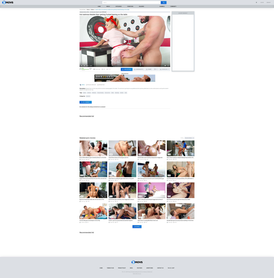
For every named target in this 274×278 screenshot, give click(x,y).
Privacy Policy (122, 268)
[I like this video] (80, 69)
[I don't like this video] (90, 69)
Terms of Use (110, 268)
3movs (139, 273)
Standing (117, 92)
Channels (162, 6)
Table (112, 92)
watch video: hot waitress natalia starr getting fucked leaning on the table (112, 9)
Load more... (137, 226)
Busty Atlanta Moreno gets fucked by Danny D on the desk (93, 157)
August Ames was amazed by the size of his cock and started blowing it (93, 178)
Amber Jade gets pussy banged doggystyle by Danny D (150, 199)
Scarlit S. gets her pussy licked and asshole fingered (120, 220)
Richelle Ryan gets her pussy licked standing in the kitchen (180, 220)
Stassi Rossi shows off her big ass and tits (118, 157)
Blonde (121, 92)
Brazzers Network (92, 84)
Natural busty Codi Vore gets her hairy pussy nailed (178, 199)
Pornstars (130, 6)
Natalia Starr (102, 84)
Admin (83, 84)
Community (173, 6)
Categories (119, 6)
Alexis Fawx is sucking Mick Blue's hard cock (148, 220)
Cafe (126, 92)
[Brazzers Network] (124, 81)
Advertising (149, 268)
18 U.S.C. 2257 (171, 268)
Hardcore (88, 96)
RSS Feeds (139, 268)
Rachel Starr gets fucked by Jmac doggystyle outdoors (121, 199)
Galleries (141, 6)
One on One (107, 92)
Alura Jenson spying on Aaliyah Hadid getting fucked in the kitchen (181, 157)
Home (99, 6)
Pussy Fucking (100, 92)
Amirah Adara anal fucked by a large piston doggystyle (150, 157)
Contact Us (160, 268)
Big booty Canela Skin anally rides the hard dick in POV (92, 199)
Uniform (89, 92)
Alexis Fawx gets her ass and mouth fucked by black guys (151, 178)
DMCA (131, 268)
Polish (84, 92)
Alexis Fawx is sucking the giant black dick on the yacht (121, 178)
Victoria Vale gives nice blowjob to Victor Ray (90, 220)
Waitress (94, 92)
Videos (108, 6)
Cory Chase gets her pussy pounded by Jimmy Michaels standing (181, 178)
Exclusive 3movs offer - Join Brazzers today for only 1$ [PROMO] (93, 12)
